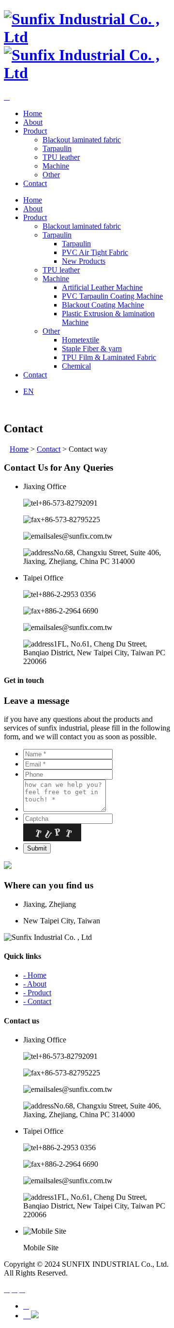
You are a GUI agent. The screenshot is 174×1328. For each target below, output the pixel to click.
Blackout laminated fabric (82, 140)
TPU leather (61, 157)
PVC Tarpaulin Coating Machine (112, 296)
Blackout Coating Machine (103, 305)
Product (35, 131)
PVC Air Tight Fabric (95, 252)
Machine (56, 166)
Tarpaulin (57, 148)
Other (51, 174)
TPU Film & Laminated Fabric (109, 357)
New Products (83, 261)
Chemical (76, 366)
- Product (37, 992)
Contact (35, 183)
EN (28, 391)
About (33, 122)
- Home (34, 975)
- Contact (37, 1001)
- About (34, 984)
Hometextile (80, 340)
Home (32, 113)
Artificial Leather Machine (102, 287)
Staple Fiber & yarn (92, 348)
